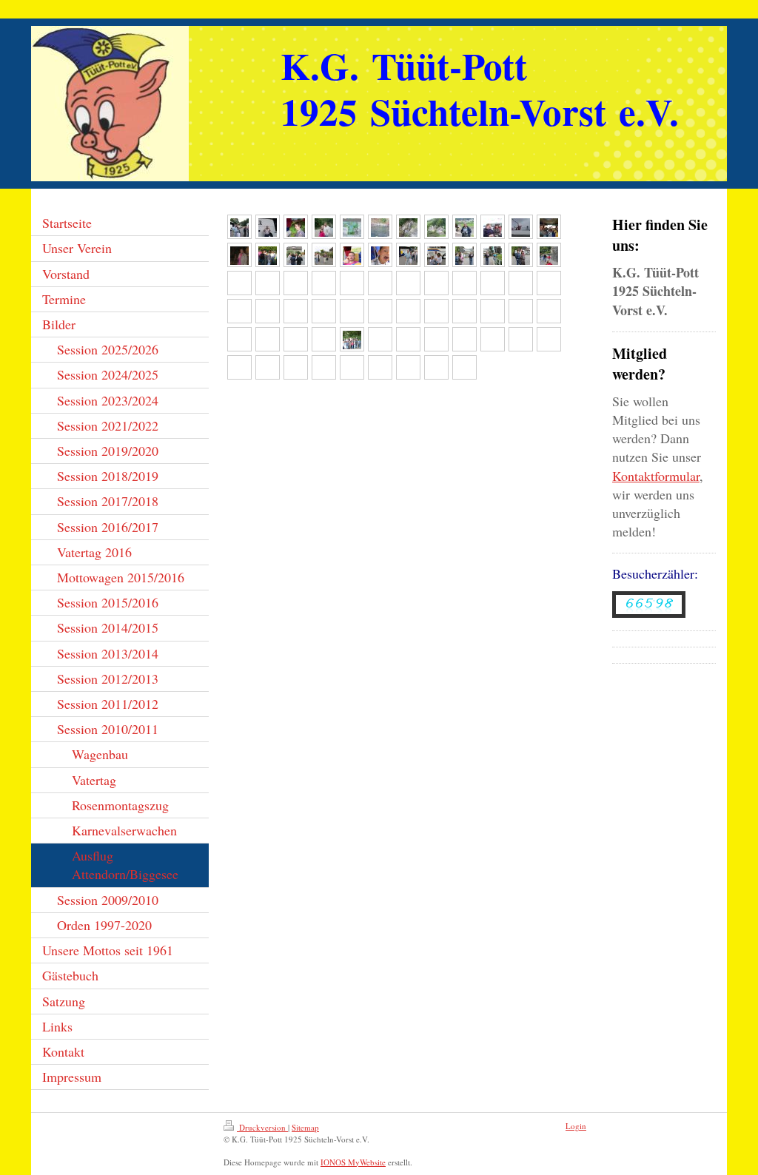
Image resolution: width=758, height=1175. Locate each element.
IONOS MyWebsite (353, 1162)
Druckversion (262, 1127)
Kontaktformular (656, 476)
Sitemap (305, 1127)
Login (576, 1125)
